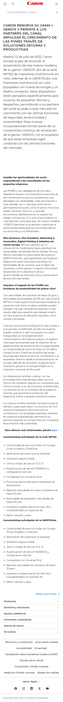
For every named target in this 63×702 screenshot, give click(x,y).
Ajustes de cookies (48, 672)
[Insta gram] (23, 688)
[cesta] (5, 3)
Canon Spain (30, 681)
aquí (54, 430)
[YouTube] (47, 688)
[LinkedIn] (31, 688)
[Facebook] (15, 688)
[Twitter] (39, 688)
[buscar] (13, 3)
